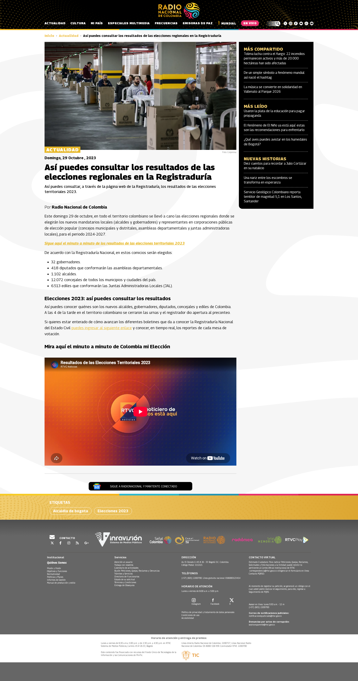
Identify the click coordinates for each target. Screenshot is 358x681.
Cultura (78, 23)
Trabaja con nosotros (123, 565)
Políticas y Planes (55, 577)
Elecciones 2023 (113, 511)
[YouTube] (301, 23)
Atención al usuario (123, 562)
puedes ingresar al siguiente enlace (101, 328)
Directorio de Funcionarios (126, 576)
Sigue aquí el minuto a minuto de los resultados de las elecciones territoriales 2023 (115, 243)
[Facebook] (296, 23)
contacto (67, 538)
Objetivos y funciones (57, 571)
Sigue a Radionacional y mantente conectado (143, 486)
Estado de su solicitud (124, 579)
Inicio (49, 36)
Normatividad (53, 574)
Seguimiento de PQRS (259, 592)
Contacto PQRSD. (257, 573)
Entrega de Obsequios (124, 585)
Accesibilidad (187, 618)
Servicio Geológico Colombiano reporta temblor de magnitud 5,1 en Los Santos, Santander (273, 196)
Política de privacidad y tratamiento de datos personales (207, 612)
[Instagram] (290, 23)
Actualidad (55, 23)
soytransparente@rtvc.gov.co (262, 624)
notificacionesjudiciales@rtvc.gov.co (265, 616)
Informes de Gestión (56, 580)
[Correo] (311, 23)
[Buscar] (273, 23)
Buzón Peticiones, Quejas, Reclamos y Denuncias (137, 570)
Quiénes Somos (57, 562)
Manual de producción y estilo (61, 582)
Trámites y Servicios (123, 573)
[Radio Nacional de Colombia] (179, 10)
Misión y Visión (54, 568)
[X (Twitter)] (285, 23)
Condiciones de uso (190, 615)
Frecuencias (166, 23)
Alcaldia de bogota (70, 511)
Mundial (228, 23)
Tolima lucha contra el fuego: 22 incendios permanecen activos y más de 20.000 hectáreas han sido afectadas (274, 58)
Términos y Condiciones (125, 582)
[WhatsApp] (306, 23)
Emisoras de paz (198, 23)
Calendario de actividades (126, 568)
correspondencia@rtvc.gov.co (262, 570)
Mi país (97, 23)
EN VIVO (249, 23)
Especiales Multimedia (129, 23)
